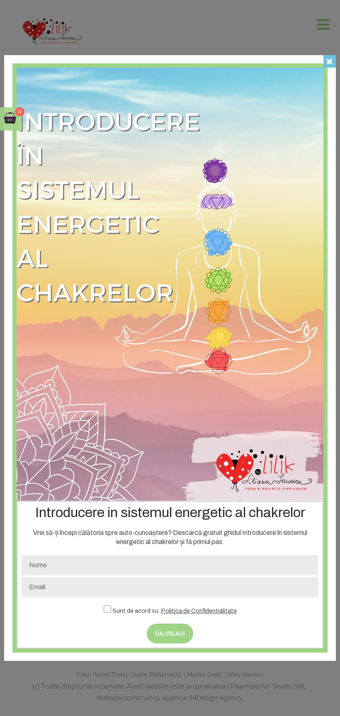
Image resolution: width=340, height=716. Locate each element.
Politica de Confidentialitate (199, 610)
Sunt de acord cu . (174, 610)
